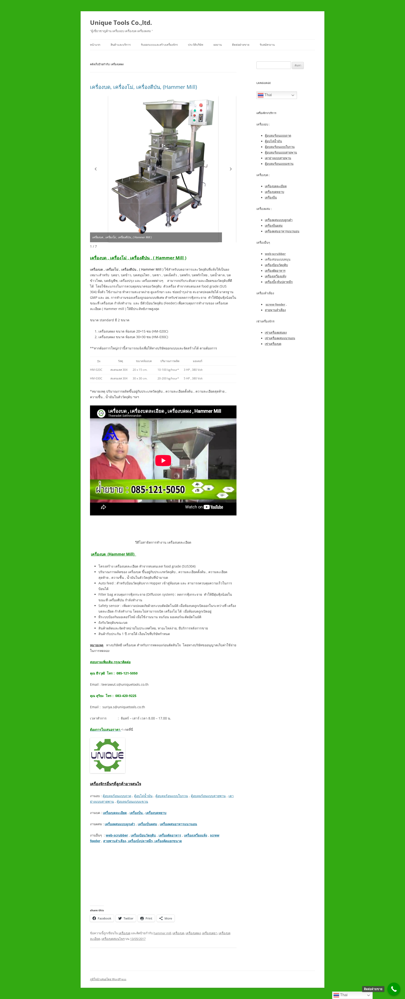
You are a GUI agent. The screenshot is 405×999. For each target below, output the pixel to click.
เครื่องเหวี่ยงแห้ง (195, 835)
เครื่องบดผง (193, 933)
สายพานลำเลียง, (115, 841)
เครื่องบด (124, 933)
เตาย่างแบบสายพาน (278, 158)
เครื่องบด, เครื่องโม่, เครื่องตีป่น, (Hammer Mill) (143, 86)
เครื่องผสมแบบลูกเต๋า (120, 824)
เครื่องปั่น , (137, 812)
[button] (95, 169)
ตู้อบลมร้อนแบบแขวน (132, 801)
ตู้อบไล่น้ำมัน (143, 796)
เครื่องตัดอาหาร (170, 835)
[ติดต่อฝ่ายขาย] (393, 989)
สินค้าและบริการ (121, 45)
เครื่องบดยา (209, 933)
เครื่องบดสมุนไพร (113, 939)
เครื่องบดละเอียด (115, 812)
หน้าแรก (95, 45)
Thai (267, 95)
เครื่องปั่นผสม (147, 824)
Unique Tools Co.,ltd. (121, 22)
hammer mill (162, 933)
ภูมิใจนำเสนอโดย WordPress (108, 979)
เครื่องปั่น (271, 197)
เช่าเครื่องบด (273, 344)
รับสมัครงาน (267, 45)
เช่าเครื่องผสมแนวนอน (280, 338)
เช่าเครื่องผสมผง (276, 332)
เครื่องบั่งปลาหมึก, (141, 841)
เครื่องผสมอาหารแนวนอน (178, 824)
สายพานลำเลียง (275, 310)
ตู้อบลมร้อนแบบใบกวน (171, 796)
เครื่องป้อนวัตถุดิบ (143, 835)
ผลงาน (218, 45)
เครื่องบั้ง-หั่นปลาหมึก (279, 282)
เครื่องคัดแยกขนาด (168, 841)
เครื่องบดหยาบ (156, 812)
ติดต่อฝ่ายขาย (240, 45)
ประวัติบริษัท (195, 45)
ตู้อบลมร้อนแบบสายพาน (208, 796)
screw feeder (275, 304)
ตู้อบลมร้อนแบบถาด (117, 796)
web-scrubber (117, 835)
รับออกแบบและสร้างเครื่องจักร (159, 45)
